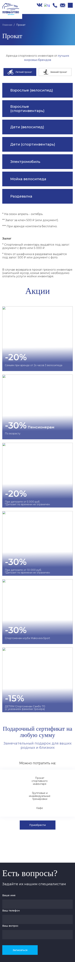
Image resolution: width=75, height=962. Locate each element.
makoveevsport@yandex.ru (62, 5)
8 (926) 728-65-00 (55, 5)
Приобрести (37, 825)
